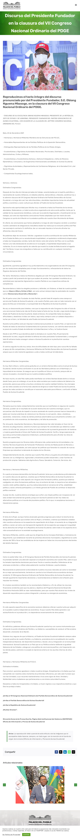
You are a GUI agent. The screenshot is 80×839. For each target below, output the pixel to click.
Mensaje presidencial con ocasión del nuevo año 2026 (40, 781)
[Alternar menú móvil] (76, 5)
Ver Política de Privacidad (11, 834)
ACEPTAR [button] (26, 834)
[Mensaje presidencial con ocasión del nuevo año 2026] (40, 785)
